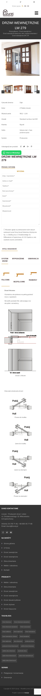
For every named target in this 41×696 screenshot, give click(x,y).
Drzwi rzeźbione (6, 631)
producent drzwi (29, 641)
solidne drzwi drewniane (27, 646)
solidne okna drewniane (8, 650)
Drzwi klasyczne (10, 609)
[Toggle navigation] (36, 13)
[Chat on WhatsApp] (11, 152)
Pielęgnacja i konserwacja (13, 673)
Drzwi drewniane (6, 622)
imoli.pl (27, 693)
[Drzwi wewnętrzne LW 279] (31, 146)
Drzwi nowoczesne (25, 626)
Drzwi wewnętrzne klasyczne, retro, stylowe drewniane (20, 33)
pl (22, 6)
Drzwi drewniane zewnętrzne (9, 626)
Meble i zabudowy (11, 566)
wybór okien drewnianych (9, 660)
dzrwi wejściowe (6, 641)
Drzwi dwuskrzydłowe (12, 600)
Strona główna (13, 31)
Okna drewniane (10, 561)
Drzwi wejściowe (18, 631)
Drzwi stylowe (9, 604)
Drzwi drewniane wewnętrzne (22, 622)
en (25, 6)
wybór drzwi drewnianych (9, 655)
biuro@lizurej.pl (12, 526)
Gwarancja (8, 677)
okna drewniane (18, 641)
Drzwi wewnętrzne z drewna (9, 636)
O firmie (7, 548)
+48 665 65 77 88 (26, 524)
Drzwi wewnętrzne (25, 31)
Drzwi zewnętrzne (10, 552)
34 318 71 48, (13, 524)
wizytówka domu (22, 650)
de (28, 6)
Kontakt (7, 570)
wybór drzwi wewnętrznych (26, 655)
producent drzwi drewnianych (10, 646)
